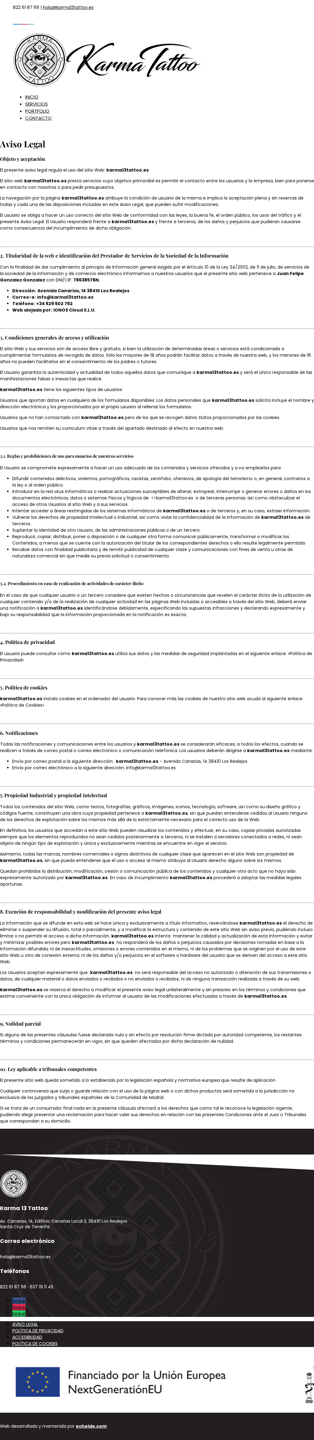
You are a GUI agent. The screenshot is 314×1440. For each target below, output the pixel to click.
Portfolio (37, 111)
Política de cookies (35, 1344)
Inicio (31, 97)
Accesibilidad (27, 1337)
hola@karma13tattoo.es (68, 7)
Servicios (36, 104)
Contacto (38, 118)
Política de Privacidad (37, 1331)
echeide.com (91, 1426)
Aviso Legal (25, 1324)
